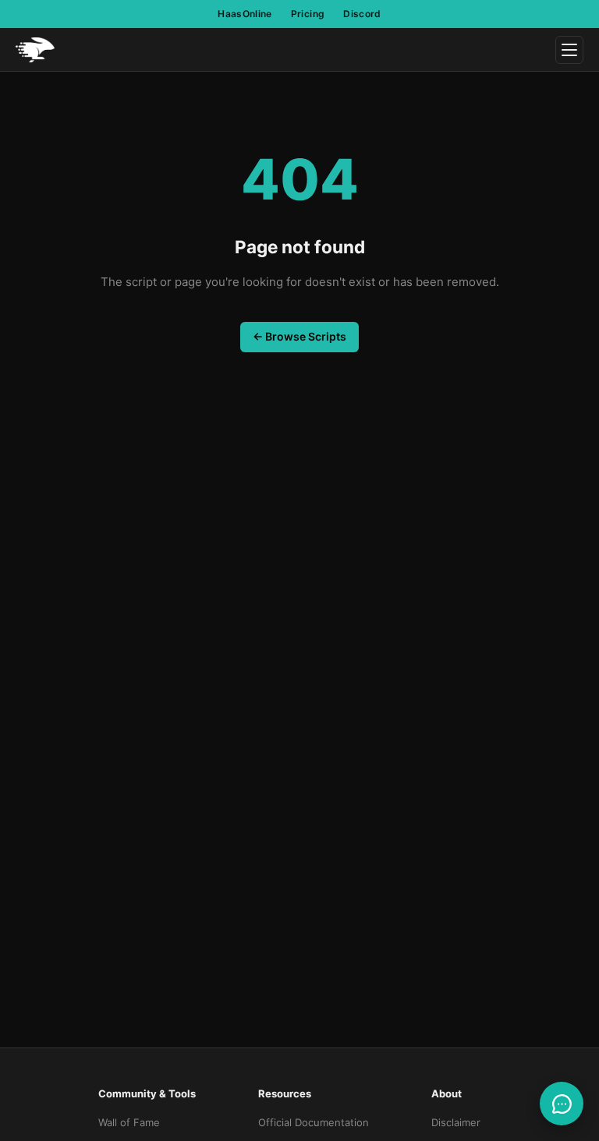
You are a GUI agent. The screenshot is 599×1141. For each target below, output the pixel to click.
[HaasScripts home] (35, 49)
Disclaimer (455, 1122)
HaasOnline (245, 13)
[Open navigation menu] (569, 50)
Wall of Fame (129, 1122)
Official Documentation (313, 1122)
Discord (362, 13)
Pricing (308, 13)
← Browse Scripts (299, 336)
